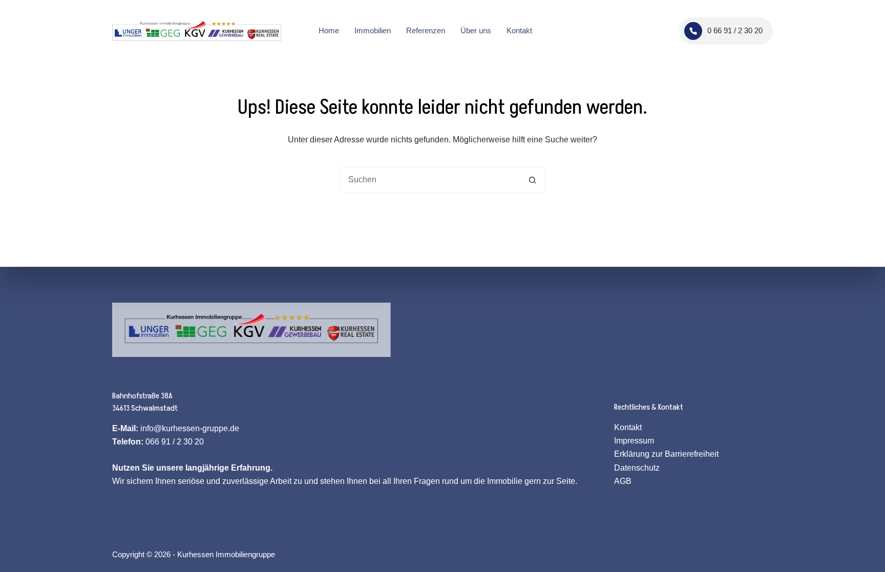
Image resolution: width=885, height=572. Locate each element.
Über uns (475, 30)
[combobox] (430, 180)
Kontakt (519, 30)
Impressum (634, 440)
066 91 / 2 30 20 (174, 441)
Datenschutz (637, 467)
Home (329, 30)
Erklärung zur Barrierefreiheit (666, 454)
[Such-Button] (532, 179)
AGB (622, 481)
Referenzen (425, 30)
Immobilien (372, 30)
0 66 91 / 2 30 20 (735, 30)
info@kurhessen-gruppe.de (189, 428)
